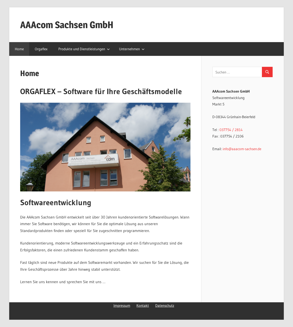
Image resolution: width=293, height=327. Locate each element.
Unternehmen (129, 49)
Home (19, 49)
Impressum (121, 305)
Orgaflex (41, 49)
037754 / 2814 (231, 129)
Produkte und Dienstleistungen (81, 49)
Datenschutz (164, 305)
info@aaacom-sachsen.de (242, 149)
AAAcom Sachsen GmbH (66, 25)
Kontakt (142, 305)
